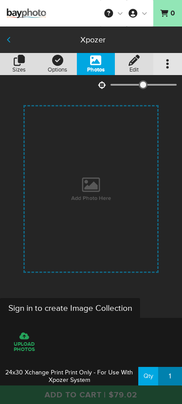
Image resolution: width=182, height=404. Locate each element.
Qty (148, 376)
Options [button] (57, 69)
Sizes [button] (19, 69)
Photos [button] (96, 69)
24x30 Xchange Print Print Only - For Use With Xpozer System (69, 376)
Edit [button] (134, 69)
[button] (113, 13)
